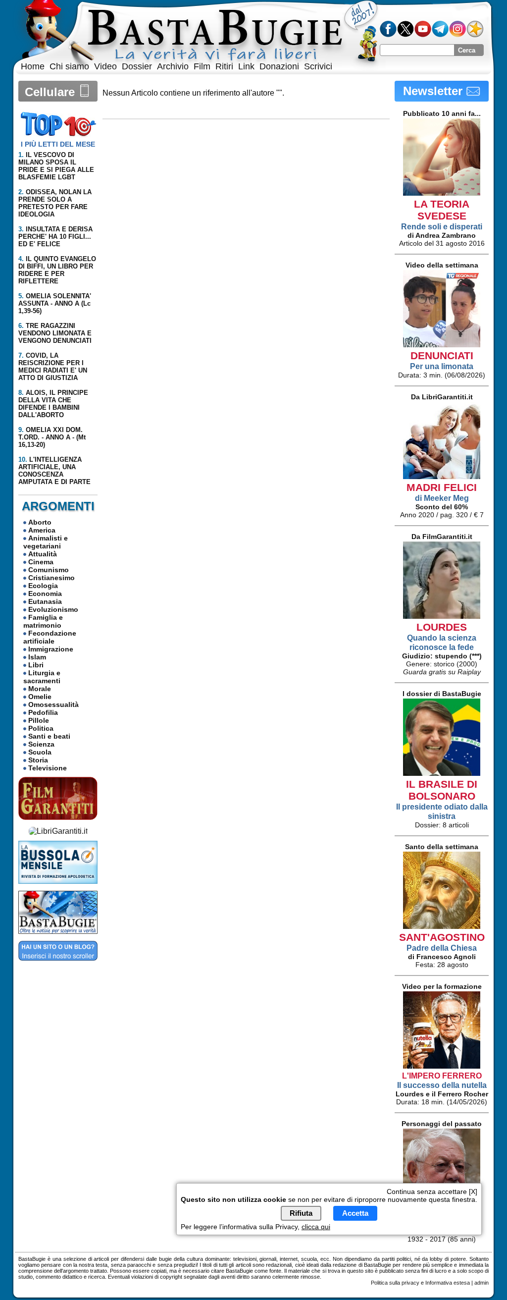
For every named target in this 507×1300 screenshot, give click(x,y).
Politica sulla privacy (395, 1283)
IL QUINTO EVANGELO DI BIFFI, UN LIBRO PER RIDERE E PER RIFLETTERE (57, 270)
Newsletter (434, 91)
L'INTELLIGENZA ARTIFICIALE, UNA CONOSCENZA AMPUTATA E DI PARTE (54, 471)
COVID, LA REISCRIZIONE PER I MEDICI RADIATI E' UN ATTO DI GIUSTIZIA (52, 366)
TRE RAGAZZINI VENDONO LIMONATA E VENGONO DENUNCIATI (55, 333)
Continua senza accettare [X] (432, 1191)
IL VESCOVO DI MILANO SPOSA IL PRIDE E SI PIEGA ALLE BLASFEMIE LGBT (56, 166)
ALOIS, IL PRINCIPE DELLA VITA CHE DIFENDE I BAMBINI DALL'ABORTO (53, 404)
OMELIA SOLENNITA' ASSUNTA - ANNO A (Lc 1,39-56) (54, 303)
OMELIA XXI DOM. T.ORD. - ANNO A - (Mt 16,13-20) (52, 437)
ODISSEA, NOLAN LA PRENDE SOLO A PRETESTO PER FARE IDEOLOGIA (55, 203)
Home (33, 66)
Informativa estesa (447, 1283)
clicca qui (316, 1227)
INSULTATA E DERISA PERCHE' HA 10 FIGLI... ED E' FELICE (55, 236)
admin (481, 1283)
